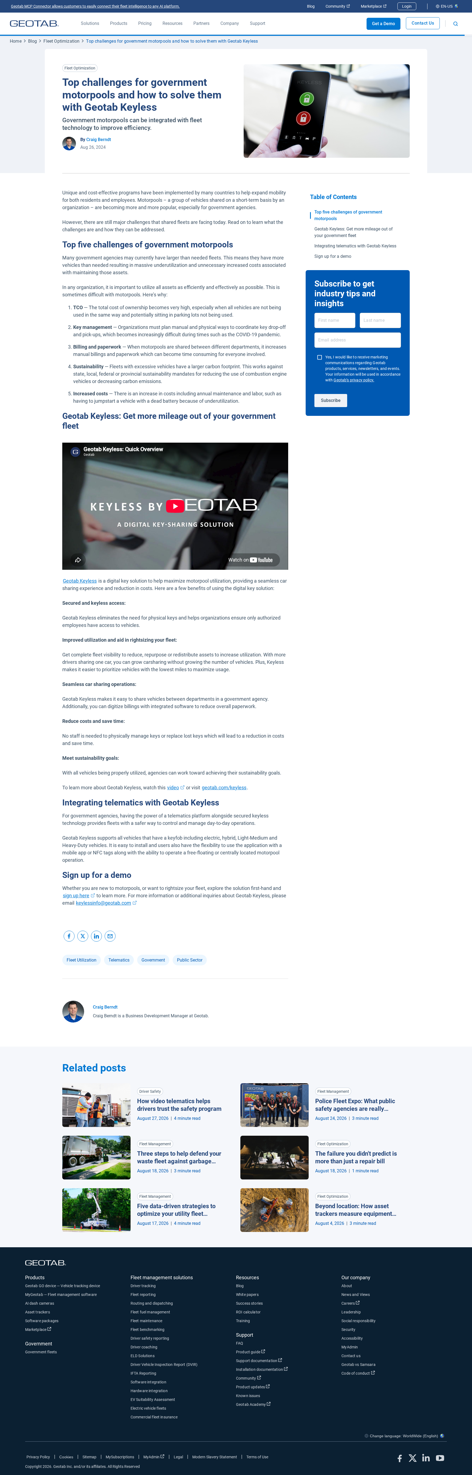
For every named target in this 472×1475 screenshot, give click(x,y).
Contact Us (423, 23)
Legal (178, 1457)
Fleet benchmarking (148, 1329)
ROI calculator (248, 1312)
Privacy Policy (38, 1457)
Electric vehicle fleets (148, 1408)
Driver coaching (144, 1347)
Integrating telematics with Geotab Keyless (355, 246)
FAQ (239, 1343)
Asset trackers (37, 1312)
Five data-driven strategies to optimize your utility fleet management (176, 1210)
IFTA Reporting (143, 1373)
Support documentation (277, 1360)
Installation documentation (279, 1369)
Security (348, 1329)
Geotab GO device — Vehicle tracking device (62, 1286)
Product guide (268, 1352)
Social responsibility (358, 1321)
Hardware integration (149, 1391)
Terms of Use (257, 1457)
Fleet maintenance (147, 1321)
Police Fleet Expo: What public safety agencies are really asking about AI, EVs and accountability (355, 1105)
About (346, 1286)
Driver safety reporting (150, 1338)
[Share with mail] (110, 936)
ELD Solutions (143, 1356)
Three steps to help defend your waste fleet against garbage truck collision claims (179, 1158)
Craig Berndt (98, 139)
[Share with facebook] (69, 936)
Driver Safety (150, 1091)
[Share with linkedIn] (96, 936)
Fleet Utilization (81, 960)
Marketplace (374, 6)
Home (16, 41)
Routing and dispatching (152, 1303)
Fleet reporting (143, 1294)
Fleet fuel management (150, 1312)
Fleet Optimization (61, 41)
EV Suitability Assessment (153, 1399)
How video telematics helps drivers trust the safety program (179, 1105)
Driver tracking (143, 1286)
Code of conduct (375, 1373)
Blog (311, 6)
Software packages (42, 1321)
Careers (368, 1303)
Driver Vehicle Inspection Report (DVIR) (164, 1364)
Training (243, 1321)
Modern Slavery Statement (214, 1457)
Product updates (270, 1387)
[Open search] (456, 24)
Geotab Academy (271, 1404)
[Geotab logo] (34, 23)
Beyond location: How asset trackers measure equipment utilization (353, 1210)
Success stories (249, 1303)
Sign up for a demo (332, 256)
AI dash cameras (39, 1303)
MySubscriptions (120, 1457)
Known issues (248, 1396)
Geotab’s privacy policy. (354, 380)
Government (153, 960)
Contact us (351, 1356)
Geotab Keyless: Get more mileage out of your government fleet (353, 232)
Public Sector (189, 960)
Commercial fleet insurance (154, 1417)
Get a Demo (383, 23)
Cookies (66, 1457)
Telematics (118, 960)
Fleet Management (333, 1091)
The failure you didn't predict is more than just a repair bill (356, 1157)
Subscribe (331, 400)
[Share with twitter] (82, 936)
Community (338, 6)
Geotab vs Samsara (358, 1364)
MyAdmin (349, 1347)
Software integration (148, 1382)
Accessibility (352, 1338)
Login (407, 6)
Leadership (351, 1312)
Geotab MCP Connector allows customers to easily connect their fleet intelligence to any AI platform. (95, 6)
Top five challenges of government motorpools (348, 215)
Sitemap (89, 1457)
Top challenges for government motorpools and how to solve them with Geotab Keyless (172, 41)
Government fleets (41, 1352)
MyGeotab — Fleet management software (61, 1294)
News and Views (355, 1294)
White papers (247, 1294)
